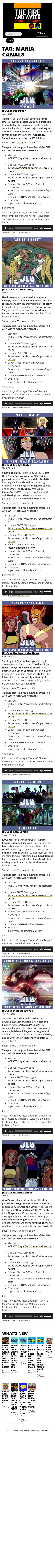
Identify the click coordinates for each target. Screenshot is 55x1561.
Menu (43, 33)
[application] (27, 228)
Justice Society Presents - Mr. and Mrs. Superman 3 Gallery (40, 1358)
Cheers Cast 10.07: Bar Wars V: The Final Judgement (14, 1400)
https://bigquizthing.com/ (21, 547)
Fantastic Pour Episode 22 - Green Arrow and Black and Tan (14, 1356)
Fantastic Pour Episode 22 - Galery (23, 1352)
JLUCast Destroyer (14, 110)
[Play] (5, 228)
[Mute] (41, 228)
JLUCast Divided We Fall (17, 1010)
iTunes (20, 142)
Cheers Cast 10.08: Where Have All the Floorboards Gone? (5, 1356)
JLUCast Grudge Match (16, 465)
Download (26, 232)
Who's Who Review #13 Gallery (5, 1397)
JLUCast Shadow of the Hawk (20, 653)
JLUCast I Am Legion (15, 832)
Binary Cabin (43, 1431)
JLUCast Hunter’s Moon (17, 1192)
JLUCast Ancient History (17, 289)
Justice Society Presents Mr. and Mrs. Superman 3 (31, 1356)
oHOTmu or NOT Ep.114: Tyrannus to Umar (31, 1399)
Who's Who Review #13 (49, 1348)
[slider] (47, 227)
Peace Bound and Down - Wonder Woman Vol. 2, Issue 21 (23, 1403)
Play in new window (15, 232)
